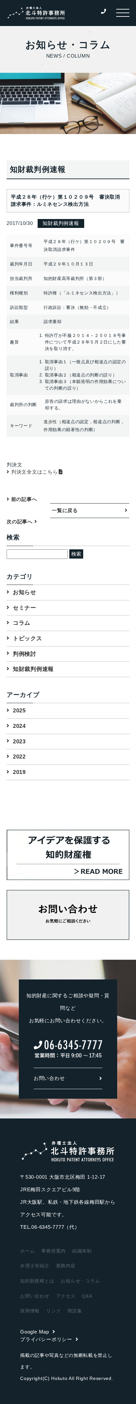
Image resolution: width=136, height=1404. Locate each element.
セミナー (24, 608)
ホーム (27, 1250)
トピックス (27, 638)
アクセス (66, 1296)
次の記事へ (20, 521)
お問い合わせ (49, 1078)
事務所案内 (53, 1250)
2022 (19, 757)
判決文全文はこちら (34, 472)
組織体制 (82, 1250)
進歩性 (50, 421)
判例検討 (24, 654)
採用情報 (30, 1310)
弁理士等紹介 (35, 1265)
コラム (21, 623)
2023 (19, 741)
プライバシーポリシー (46, 1339)
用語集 (74, 1310)
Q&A (87, 1296)
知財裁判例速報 (33, 669)
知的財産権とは (37, 1280)
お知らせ (24, 592)
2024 (19, 726)
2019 (19, 772)
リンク (53, 1310)
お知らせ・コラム (80, 1280)
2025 (19, 710)
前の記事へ (23, 499)
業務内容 (66, 1265)
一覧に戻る (65, 510)
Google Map (34, 1332)
